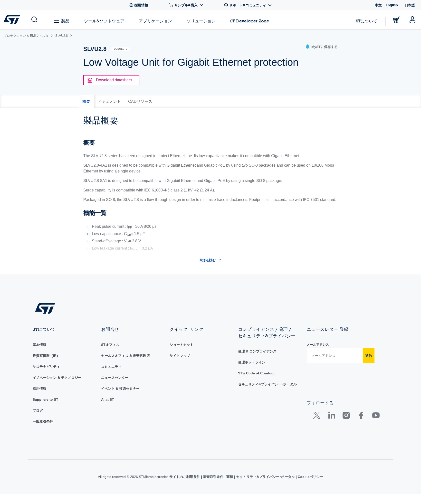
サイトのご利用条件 (185, 477)
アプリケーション (155, 20)
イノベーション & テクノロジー (57, 378)
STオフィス (110, 345)
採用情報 (39, 388)
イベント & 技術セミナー (120, 388)
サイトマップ (180, 356)
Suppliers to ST (45, 399)
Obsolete (120, 49)
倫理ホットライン (251, 362)
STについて (366, 20)
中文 (378, 5)
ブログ (38, 410)
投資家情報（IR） (46, 356)
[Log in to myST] (412, 19)
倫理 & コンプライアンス (257, 351)
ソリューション (201, 20)
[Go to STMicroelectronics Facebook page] (361, 416)
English (392, 5)
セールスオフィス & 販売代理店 (125, 356)
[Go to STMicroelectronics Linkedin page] (331, 416)
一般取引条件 (43, 421)
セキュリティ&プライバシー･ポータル (267, 384)
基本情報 (39, 345)
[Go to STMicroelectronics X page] (317, 416)
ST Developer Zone (249, 21)
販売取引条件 (213, 477)
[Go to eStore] (396, 19)
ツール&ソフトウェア (104, 20)
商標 (229, 477)
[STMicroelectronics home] (13, 19)
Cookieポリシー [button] (310, 477)
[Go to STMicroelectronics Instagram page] (346, 416)
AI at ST (107, 399)
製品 (65, 20)
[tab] (86, 101)
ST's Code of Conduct (256, 373)
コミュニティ (111, 367)
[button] (34, 20)
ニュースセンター (114, 378)
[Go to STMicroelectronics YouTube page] (376, 416)
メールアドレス (318, 344)
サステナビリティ (46, 367)
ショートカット (181, 345)
